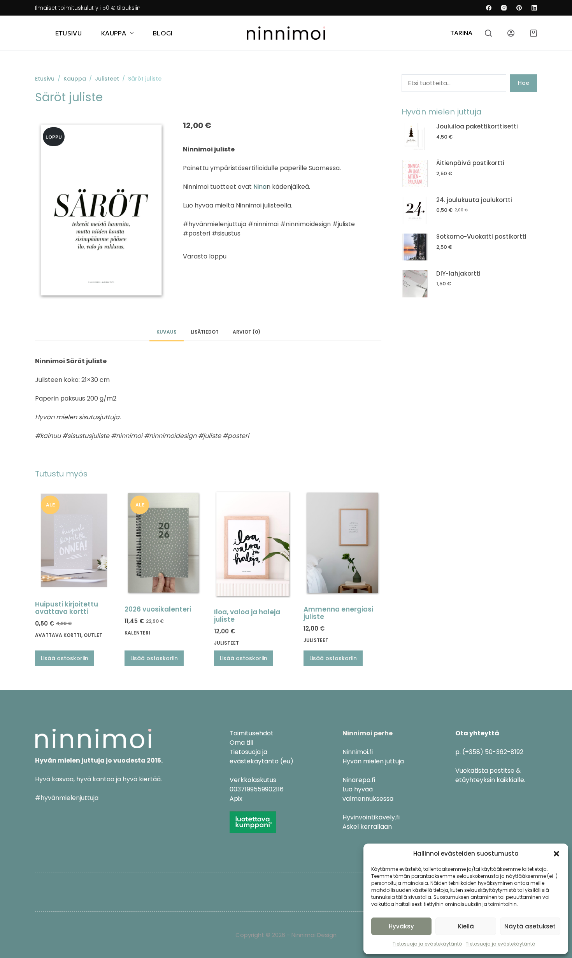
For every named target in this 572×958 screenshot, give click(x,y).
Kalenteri (137, 632)
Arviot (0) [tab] (246, 332)
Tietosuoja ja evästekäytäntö (427, 943)
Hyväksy (401, 926)
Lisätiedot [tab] (205, 332)
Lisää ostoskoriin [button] (64, 658)
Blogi (163, 33)
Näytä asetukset (530, 926)
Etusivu (68, 33)
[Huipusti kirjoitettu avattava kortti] (74, 540)
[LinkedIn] (534, 8)
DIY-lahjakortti (458, 273)
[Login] (510, 33)
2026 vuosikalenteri (158, 609)
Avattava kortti (58, 635)
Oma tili (241, 742)
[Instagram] (504, 8)
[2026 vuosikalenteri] (163, 543)
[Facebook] (488, 8)
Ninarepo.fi (358, 779)
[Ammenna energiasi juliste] (342, 543)
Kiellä (466, 926)
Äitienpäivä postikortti (470, 163)
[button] (556, 854)
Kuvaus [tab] (166, 332)
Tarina (461, 32)
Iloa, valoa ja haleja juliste (247, 615)
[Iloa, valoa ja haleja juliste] (253, 544)
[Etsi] (488, 33)
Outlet (93, 635)
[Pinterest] (519, 8)
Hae (523, 83)
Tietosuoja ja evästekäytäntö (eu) (261, 756)
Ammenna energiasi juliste (338, 613)
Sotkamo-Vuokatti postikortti (481, 236)
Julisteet (226, 643)
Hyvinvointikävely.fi (371, 817)
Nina (260, 186)
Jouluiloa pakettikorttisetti (477, 126)
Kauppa (113, 33)
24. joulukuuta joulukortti (474, 200)
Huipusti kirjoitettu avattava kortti (66, 607)
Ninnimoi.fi (357, 751)
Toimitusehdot (252, 733)
